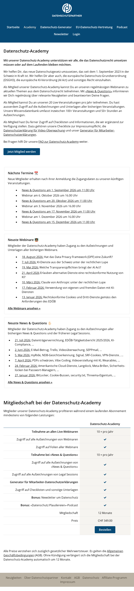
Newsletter (61, 34)
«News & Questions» (98, 91)
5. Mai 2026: (22, 355)
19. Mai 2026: (30, 267)
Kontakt (66, 578)
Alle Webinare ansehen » (24, 308)
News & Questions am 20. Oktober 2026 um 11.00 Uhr (57, 201)
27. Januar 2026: (25, 375)
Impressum (67, 582)
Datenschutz (91, 578)
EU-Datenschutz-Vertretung (94, 27)
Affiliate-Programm (114, 578)
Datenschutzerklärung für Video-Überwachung (34, 130)
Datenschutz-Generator (56, 27)
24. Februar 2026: (26, 366)
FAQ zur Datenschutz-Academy (58, 142)
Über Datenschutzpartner (41, 578)
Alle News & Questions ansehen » (30, 382)
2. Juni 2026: (22, 350)
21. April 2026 (30, 273)
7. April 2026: (23, 360)
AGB (77, 578)
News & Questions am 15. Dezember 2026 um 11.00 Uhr (58, 222)
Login (76, 34)
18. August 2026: (32, 257)
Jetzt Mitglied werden (22, 152)
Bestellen (105, 530)
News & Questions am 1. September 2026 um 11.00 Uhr (58, 190)
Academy (30, 27)
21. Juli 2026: (23, 340)
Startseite (13, 27)
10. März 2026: (31, 282)
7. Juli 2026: (29, 262)
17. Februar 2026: (33, 288)
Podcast (122, 27)
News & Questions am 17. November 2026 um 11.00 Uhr (58, 211)
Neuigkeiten (13, 578)
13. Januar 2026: (32, 297)
